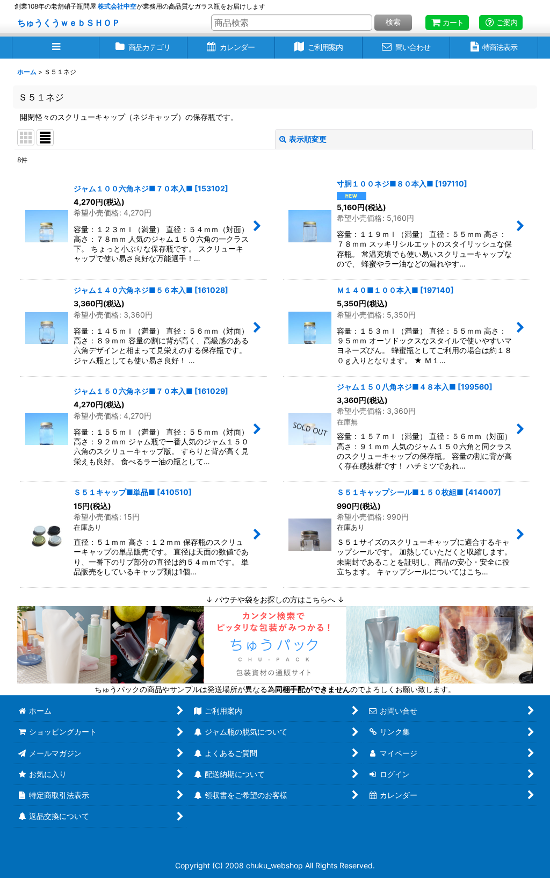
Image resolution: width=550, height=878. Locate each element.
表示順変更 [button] (308, 138)
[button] (55, 48)
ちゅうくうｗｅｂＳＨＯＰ (68, 22)
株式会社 (117, 6)
